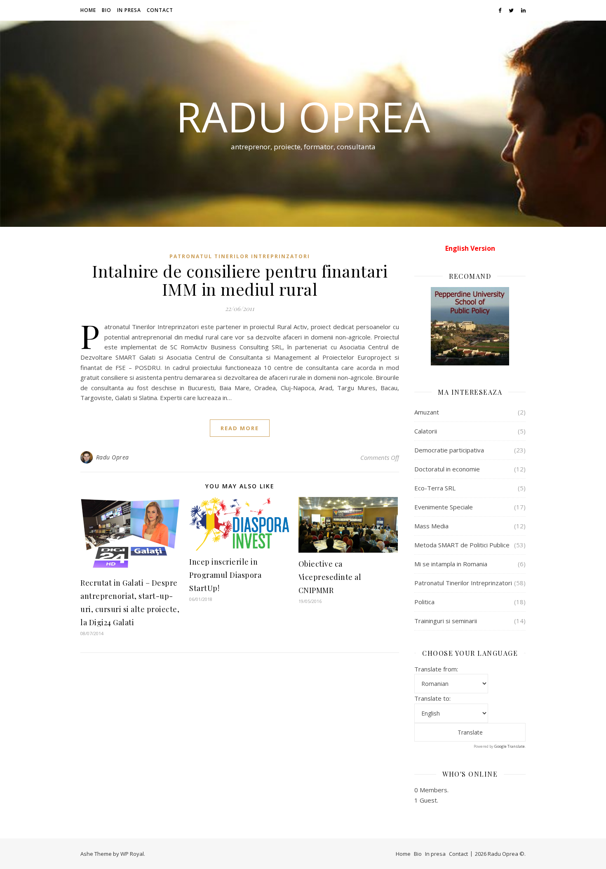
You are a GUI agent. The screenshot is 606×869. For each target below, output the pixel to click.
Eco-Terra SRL (435, 488)
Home (88, 10)
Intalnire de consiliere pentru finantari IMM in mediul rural (240, 280)
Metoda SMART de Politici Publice (462, 545)
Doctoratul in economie (447, 469)
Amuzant (426, 412)
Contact (160, 10)
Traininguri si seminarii (445, 621)
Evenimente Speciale (443, 507)
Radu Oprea (303, 116)
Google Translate (509, 746)
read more (240, 428)
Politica (424, 602)
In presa (129, 10)
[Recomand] (470, 326)
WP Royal (132, 853)
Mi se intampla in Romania (450, 564)
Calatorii (425, 431)
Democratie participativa (449, 450)
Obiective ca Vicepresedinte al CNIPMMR (330, 577)
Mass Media (431, 526)
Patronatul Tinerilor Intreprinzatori (239, 256)
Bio (106, 10)
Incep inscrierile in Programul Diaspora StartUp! (225, 575)
